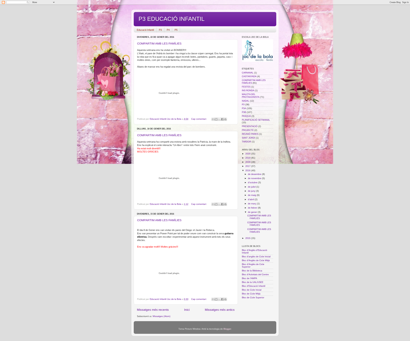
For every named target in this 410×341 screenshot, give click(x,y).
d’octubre (253, 182)
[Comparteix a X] (219, 119)
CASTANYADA (249, 76)
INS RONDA (248, 90)
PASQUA (246, 116)
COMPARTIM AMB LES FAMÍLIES (159, 43)
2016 (248, 170)
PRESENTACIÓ (250, 126)
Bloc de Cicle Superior (253, 297)
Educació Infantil (145, 29)
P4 (168, 29)
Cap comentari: (199, 119)
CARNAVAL (247, 73)
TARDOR (246, 141)
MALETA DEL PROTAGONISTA (250, 95)
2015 (248, 238)
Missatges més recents (153, 309)
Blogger (227, 329)
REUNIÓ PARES (250, 134)
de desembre (255, 174)
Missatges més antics (220, 309)
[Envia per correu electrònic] (213, 119)
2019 (248, 158)
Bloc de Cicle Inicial (251, 290)
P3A (244, 108)
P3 (160, 29)
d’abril (251, 199)
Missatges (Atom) (161, 316)
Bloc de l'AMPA (249, 278)
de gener (253, 212)
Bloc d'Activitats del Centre (255, 274)
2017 (248, 166)
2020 (248, 153)
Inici (187, 309)
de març (252, 203)
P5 (176, 29)
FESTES (246, 87)
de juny (252, 191)
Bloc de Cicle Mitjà (251, 294)
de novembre (255, 178)
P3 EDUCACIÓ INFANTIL (172, 19)
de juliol (252, 187)
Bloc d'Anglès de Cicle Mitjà (256, 260)
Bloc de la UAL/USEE (252, 282)
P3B (244, 112)
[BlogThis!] (216, 119)
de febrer (253, 208)
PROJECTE (248, 130)
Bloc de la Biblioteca (252, 270)
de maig (252, 195)
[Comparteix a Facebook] (222, 119)
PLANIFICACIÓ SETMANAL (256, 120)
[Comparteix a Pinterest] (225, 119)
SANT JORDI (248, 138)
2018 (248, 162)
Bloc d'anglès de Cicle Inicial (256, 256)
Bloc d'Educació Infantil (253, 286)
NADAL (245, 101)
